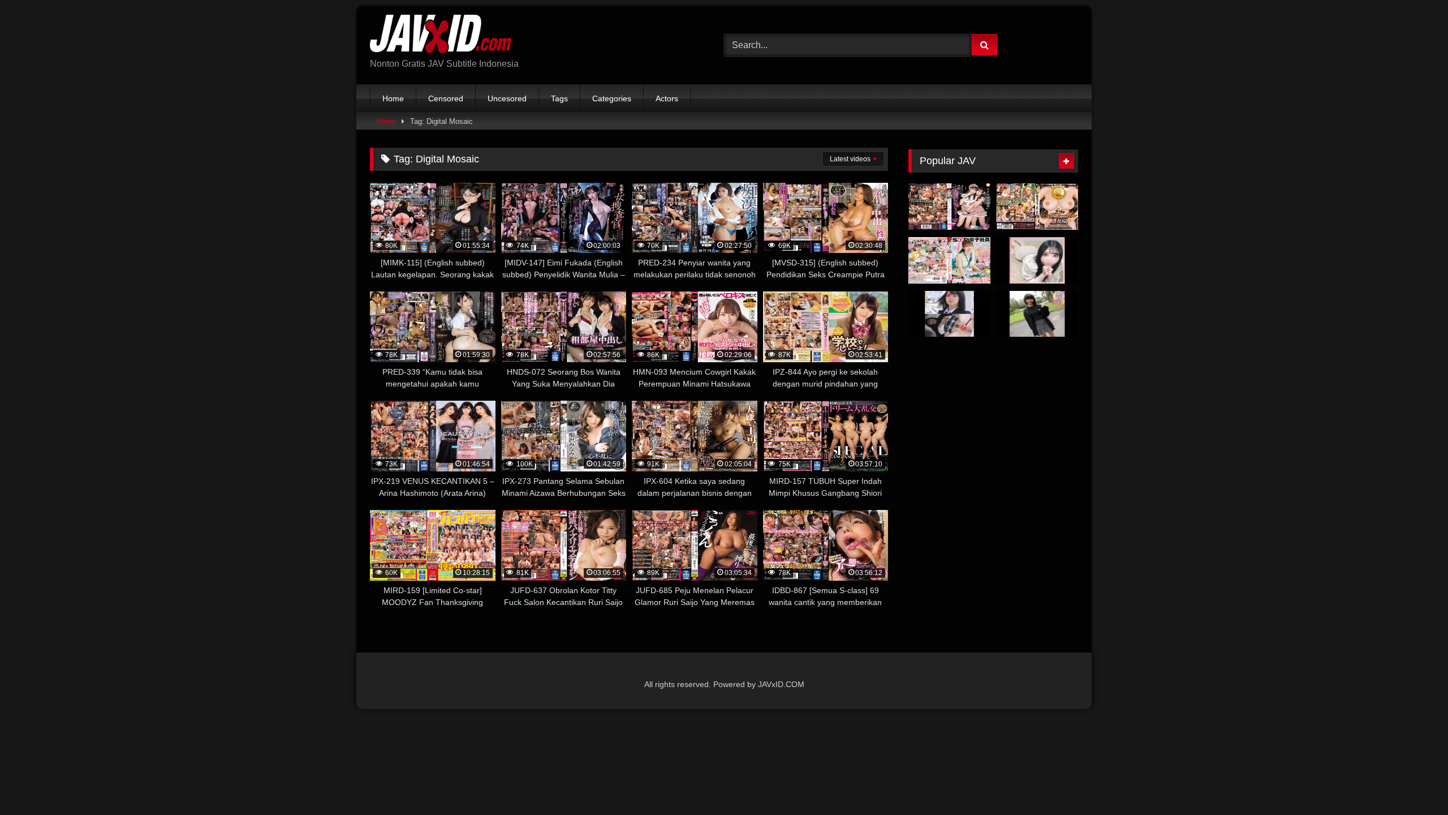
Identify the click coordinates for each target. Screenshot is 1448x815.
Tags (559, 98)
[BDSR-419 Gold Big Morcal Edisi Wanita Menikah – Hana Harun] (1037, 206)
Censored (445, 98)
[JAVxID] (440, 36)
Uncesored (507, 98)
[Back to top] (1412, 781)
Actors (667, 98)
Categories (611, 98)
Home (393, 98)
